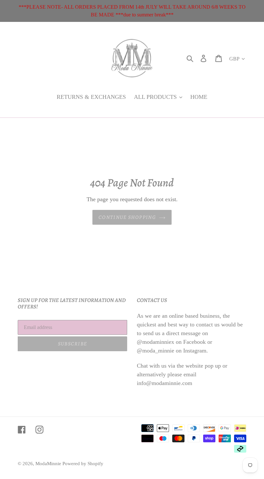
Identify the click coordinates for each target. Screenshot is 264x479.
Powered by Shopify (82, 463)
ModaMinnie (48, 463)
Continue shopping (127, 217)
